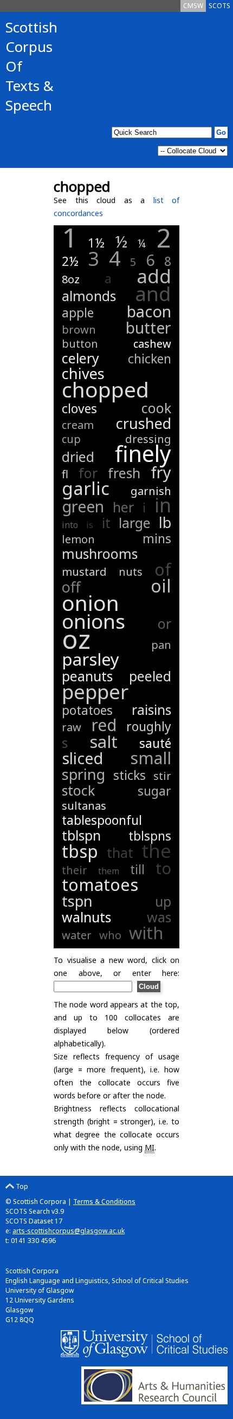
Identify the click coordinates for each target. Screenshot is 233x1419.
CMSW (193, 5)
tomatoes (100, 884)
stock (78, 790)
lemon (78, 539)
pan (161, 644)
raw (71, 727)
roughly (148, 726)
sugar (154, 790)
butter (148, 327)
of (162, 569)
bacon (149, 311)
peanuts (87, 676)
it (106, 522)
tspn (77, 901)
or (164, 623)
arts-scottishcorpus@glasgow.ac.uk (68, 1230)
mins (157, 538)
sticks (129, 775)
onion (90, 602)
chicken (149, 358)
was (159, 917)
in (162, 505)
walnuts (86, 917)
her (123, 507)
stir (162, 776)
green (83, 506)
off (71, 587)
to (163, 867)
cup (71, 439)
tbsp (80, 851)
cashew (152, 343)
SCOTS (219, 5)
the (156, 850)
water (77, 935)
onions (93, 621)
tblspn (81, 835)
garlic (85, 488)
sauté (155, 743)
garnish (151, 491)
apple (78, 312)
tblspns (149, 835)
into (70, 525)
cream (78, 425)
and (153, 293)
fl (65, 474)
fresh (124, 473)
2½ (70, 261)
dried (78, 456)
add (154, 276)
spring (83, 774)
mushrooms (100, 553)
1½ (96, 242)
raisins (151, 709)
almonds (89, 296)
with (146, 932)
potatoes (87, 710)
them (108, 871)
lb (165, 522)
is (89, 525)
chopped (105, 389)
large (135, 522)
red (104, 725)
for (88, 473)
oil (161, 586)
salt (103, 741)
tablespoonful (102, 820)
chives (83, 373)
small (150, 758)
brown (79, 329)
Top (21, 1186)
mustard (84, 571)
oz (76, 638)
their (74, 870)
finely (143, 453)
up (163, 901)
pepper (95, 691)
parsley (90, 659)
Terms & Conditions (104, 1201)
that (120, 852)
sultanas (84, 805)
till (137, 869)
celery (80, 358)
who (110, 935)
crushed (143, 423)
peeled (150, 676)
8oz (71, 279)
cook (156, 408)
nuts (131, 571)
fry (161, 472)
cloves (79, 408)
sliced (82, 758)
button (80, 343)
